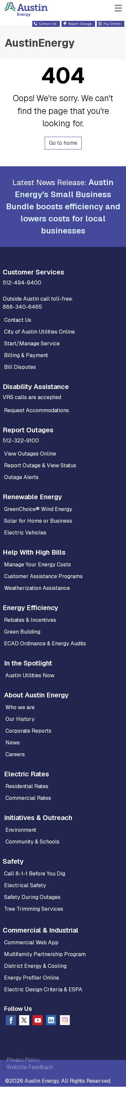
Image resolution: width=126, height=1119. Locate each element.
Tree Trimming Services (33, 908)
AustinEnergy (40, 43)
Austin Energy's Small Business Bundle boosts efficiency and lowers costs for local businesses (63, 206)
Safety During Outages (32, 897)
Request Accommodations (36, 410)
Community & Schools (32, 841)
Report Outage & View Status (40, 465)
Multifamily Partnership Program (45, 954)
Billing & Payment (26, 355)
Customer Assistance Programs (43, 576)
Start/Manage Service (32, 343)
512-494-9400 (22, 282)
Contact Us (17, 320)
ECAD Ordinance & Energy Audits (45, 643)
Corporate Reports (28, 730)
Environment (20, 829)
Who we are (20, 707)
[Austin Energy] (32, 5)
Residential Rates (26, 786)
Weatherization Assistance (37, 588)
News (12, 742)
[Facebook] (11, 1021)
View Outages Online (30, 453)
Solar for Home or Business (38, 520)
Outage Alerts (21, 477)
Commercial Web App (31, 942)
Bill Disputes (20, 367)
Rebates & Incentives (30, 619)
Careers (15, 754)
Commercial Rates (28, 798)
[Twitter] (24, 1021)
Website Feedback (30, 1067)
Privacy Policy (23, 1059)
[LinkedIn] (51, 1021)
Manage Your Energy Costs (37, 564)
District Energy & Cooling (35, 966)
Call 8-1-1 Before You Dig (34, 873)
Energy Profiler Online (31, 977)
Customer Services (33, 272)
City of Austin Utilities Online (39, 331)
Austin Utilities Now (29, 675)
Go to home (63, 142)
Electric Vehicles (25, 532)
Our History (20, 719)
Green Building (22, 631)
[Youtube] (38, 1021)
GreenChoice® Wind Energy (38, 509)
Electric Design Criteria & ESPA (43, 989)
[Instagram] (65, 1021)
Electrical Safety (25, 885)
